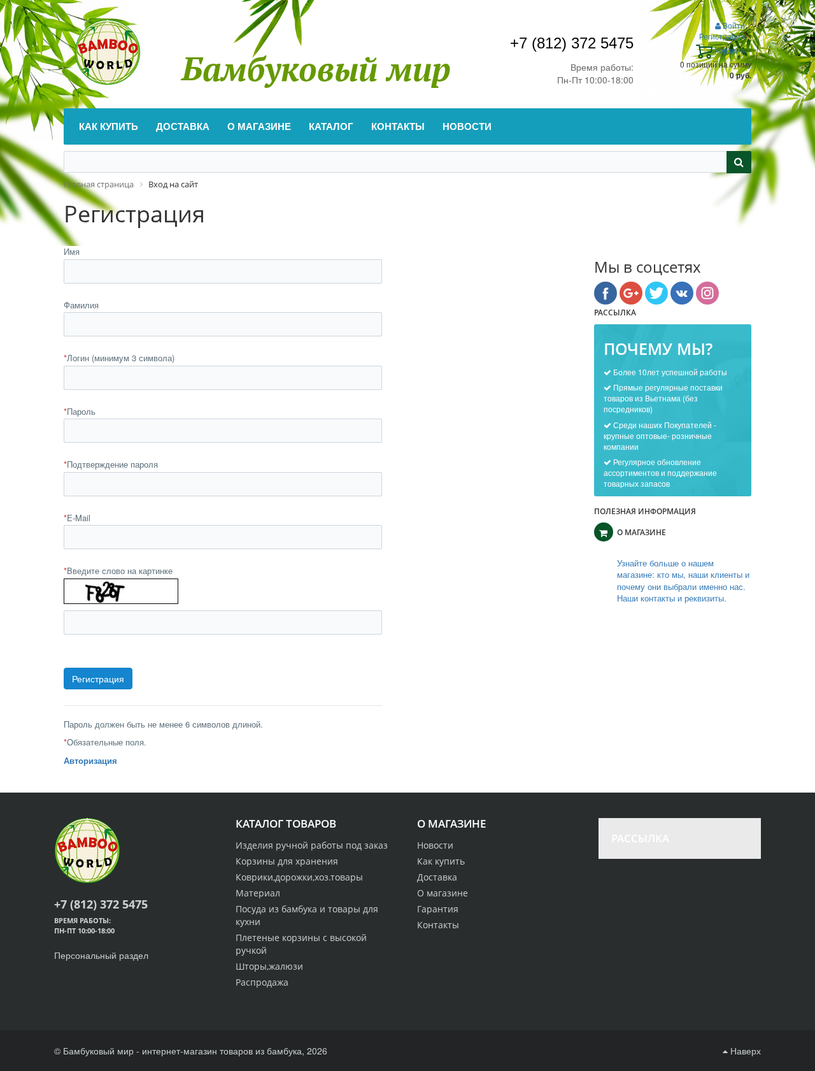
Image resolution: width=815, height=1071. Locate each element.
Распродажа (262, 982)
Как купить (441, 861)
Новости (435, 845)
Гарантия (437, 909)
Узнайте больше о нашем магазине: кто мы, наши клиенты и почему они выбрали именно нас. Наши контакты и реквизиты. (683, 581)
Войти (733, 25)
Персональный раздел (101, 955)
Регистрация (722, 36)
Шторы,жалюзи (269, 966)
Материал (258, 893)
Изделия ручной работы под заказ (312, 845)
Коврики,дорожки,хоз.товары (299, 877)
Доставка (437, 877)
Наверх (744, 1050)
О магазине (442, 893)
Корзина (728, 50)
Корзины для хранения (287, 861)
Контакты (438, 925)
